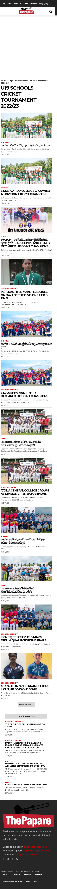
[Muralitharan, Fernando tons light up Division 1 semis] (26, 666)
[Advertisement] (28, 45)
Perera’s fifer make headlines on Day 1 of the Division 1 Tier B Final (24, 295)
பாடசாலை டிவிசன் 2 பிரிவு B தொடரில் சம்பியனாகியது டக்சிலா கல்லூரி (21, 443)
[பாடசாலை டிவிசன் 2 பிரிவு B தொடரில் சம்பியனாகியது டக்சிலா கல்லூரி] (26, 422)
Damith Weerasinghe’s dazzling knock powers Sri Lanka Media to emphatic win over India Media (24, 745)
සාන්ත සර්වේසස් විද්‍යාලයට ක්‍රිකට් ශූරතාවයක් (25, 145)
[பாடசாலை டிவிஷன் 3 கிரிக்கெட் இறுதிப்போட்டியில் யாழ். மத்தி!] (26, 568)
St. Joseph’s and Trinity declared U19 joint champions (24, 394)
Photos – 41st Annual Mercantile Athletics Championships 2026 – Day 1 (25, 764)
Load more (25, 704)
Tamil (3, 439)
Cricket (4, 188)
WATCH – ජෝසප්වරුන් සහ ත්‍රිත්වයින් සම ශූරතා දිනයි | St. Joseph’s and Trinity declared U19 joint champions (25, 243)
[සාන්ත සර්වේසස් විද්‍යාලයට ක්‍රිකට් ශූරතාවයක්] (26, 125)
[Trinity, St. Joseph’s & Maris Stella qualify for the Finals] (26, 617)
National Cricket (14, 722)
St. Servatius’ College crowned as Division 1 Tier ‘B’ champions (25, 192)
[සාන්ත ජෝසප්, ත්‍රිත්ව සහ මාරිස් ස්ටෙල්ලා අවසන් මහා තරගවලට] (26, 520)
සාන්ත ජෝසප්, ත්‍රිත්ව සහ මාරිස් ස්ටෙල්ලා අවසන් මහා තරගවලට (23, 541)
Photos (9, 761)
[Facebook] (3, 858)
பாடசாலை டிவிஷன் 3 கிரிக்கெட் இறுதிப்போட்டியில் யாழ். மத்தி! (17, 590)
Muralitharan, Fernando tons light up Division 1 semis (25, 687)
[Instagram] (7, 858)
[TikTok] (12, 858)
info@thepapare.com (26, 854)
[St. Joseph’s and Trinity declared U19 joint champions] (26, 373)
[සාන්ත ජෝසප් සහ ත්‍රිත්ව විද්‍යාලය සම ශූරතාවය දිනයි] (26, 324)
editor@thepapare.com (36, 846)
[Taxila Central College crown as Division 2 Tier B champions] (26, 471)
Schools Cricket (9, 289)
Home (4, 81)
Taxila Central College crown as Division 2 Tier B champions (25, 492)
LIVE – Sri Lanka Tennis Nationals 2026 (26, 784)
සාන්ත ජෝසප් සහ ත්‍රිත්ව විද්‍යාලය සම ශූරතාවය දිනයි (26, 345)
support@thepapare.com (36, 850)
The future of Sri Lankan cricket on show (25, 725)
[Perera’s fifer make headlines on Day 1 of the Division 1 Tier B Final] (26, 272)
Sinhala (4, 142)
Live (7, 782)
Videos (4, 237)
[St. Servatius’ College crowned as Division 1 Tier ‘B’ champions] (26, 171)
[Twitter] (16, 858)
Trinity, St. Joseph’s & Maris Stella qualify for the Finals (23, 638)
